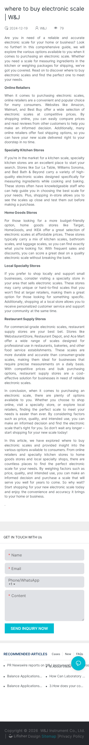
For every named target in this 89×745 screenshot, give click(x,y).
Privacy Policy (71, 736)
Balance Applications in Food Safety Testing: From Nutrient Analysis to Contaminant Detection (25, 686)
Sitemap (48, 736)
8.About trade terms (65, 666)
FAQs (79, 654)
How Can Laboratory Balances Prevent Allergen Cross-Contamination (67, 676)
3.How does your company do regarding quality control (67, 686)
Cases (56, 654)
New (68, 654)
